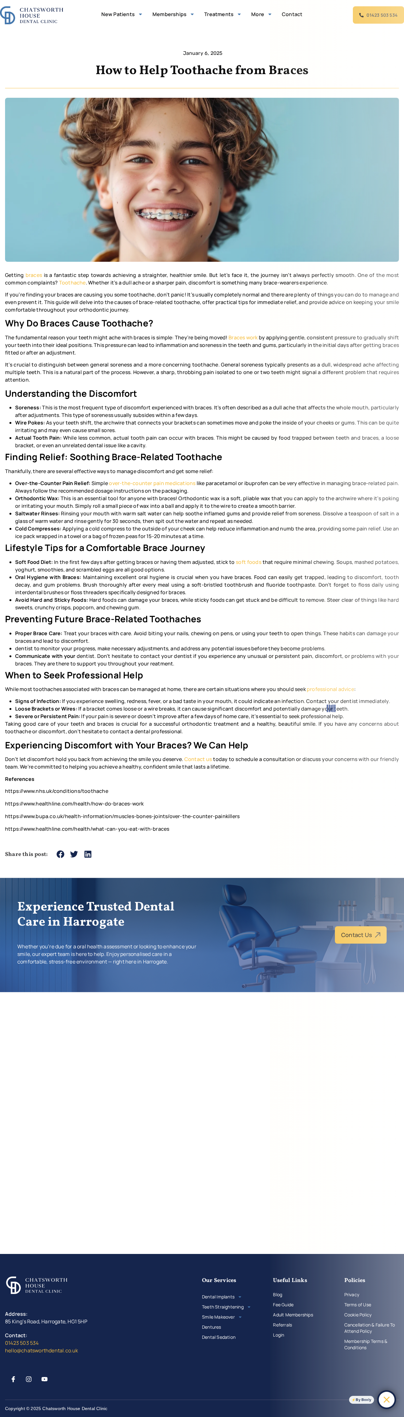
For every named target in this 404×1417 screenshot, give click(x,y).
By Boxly (363, 1399)
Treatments (219, 14)
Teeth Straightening (223, 1307)
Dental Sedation (218, 1337)
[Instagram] (29, 1379)
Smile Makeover (218, 1317)
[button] (61, 854)
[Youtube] (44, 1379)
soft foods (248, 562)
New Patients (117, 14)
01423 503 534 (22, 1342)
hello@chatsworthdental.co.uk (41, 1350)
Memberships (169, 14)
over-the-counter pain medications (152, 483)
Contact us (198, 759)
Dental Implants (218, 1297)
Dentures (211, 1327)
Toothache (72, 282)
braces (34, 275)
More (257, 14)
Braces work (243, 337)
